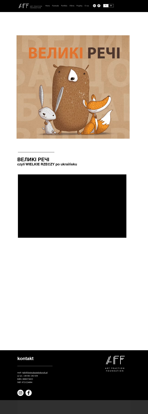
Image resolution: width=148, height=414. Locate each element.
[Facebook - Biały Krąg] (98, 5)
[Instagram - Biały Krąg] (94, 5)
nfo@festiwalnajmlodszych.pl (35, 372)
